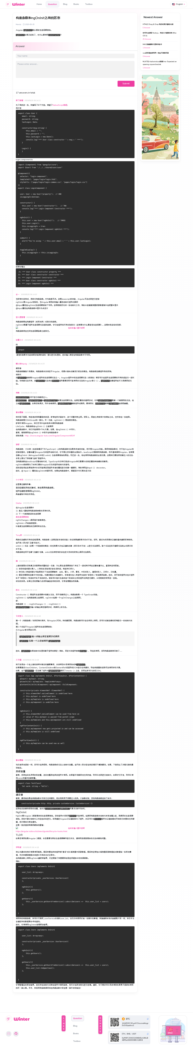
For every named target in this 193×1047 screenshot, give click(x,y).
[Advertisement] (160, 117)
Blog (65, 4)
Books (76, 4)
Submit (126, 83)
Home (39, 4)
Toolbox (88, 4)
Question (52, 4)
